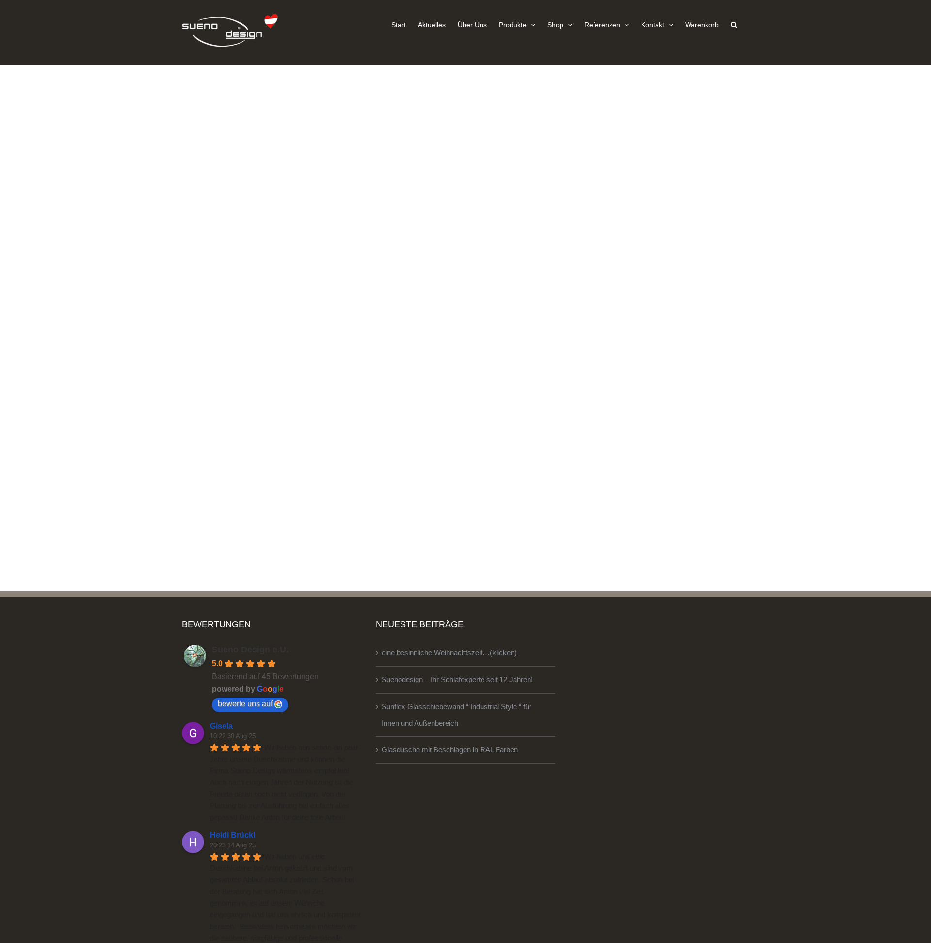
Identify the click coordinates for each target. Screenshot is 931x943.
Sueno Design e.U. (250, 649)
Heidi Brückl (232, 835)
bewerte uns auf (245, 703)
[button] (734, 24)
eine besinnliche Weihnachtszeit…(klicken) (449, 653)
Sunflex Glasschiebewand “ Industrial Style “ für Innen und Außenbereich (456, 714)
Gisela (221, 726)
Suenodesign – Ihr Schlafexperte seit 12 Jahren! (457, 679)
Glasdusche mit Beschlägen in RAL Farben (450, 750)
